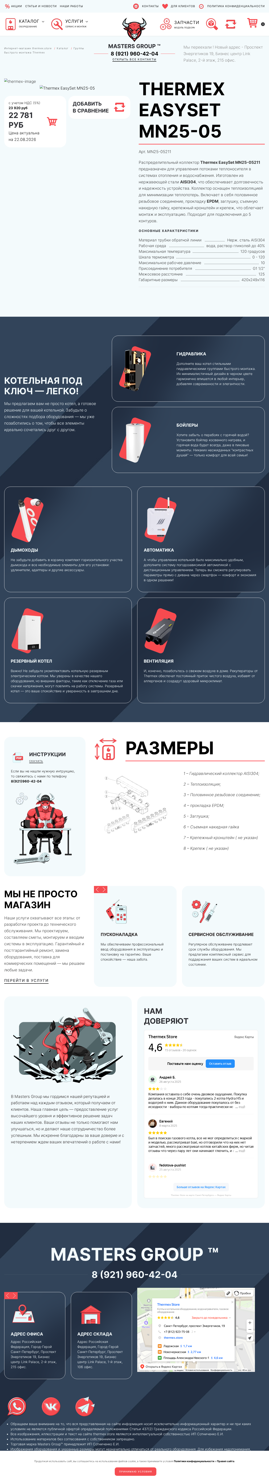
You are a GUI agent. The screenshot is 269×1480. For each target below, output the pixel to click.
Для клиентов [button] (183, 6)
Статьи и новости (41, 6)
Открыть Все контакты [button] (134, 59)
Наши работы (71, 6)
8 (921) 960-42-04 (134, 54)
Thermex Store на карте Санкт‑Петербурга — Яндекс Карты (201, 1195)
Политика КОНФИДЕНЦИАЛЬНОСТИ (236, 6)
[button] (24, 24)
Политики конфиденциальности (194, 1461)
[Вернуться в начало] (134, 24)
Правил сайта (225, 1461)
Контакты (150, 6)
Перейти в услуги (26, 980)
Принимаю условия (135, 1471)
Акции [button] (16, 6)
